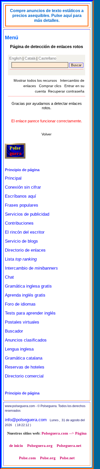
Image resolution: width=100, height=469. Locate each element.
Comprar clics (50, 86)
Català (30, 58)
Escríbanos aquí (20, 196)
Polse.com (27, 458)
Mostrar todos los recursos (35, 80)
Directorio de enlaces (25, 250)
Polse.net (67, 458)
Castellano (47, 58)
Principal (13, 178)
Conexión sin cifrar (23, 187)
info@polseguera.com (26, 419)
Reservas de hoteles (24, 367)
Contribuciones (19, 223)
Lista (21, 259)
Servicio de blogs (21, 241)
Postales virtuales (22, 322)
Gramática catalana (23, 358)
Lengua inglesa (19, 349)
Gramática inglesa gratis (28, 286)
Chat (9, 277)
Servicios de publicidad (27, 214)
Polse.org (48, 458)
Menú (11, 37)
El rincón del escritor (25, 232)
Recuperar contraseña (66, 91)
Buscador (14, 331)
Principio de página (22, 170)
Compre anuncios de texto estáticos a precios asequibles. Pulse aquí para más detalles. (47, 15)
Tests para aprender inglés (30, 313)
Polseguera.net (69, 446)
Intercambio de (31, 268)
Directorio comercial (24, 376)
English (15, 58)
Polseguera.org (40, 446)
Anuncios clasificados (26, 340)
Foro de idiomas (20, 304)
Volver (47, 134)
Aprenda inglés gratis (25, 295)
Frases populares (21, 205)
